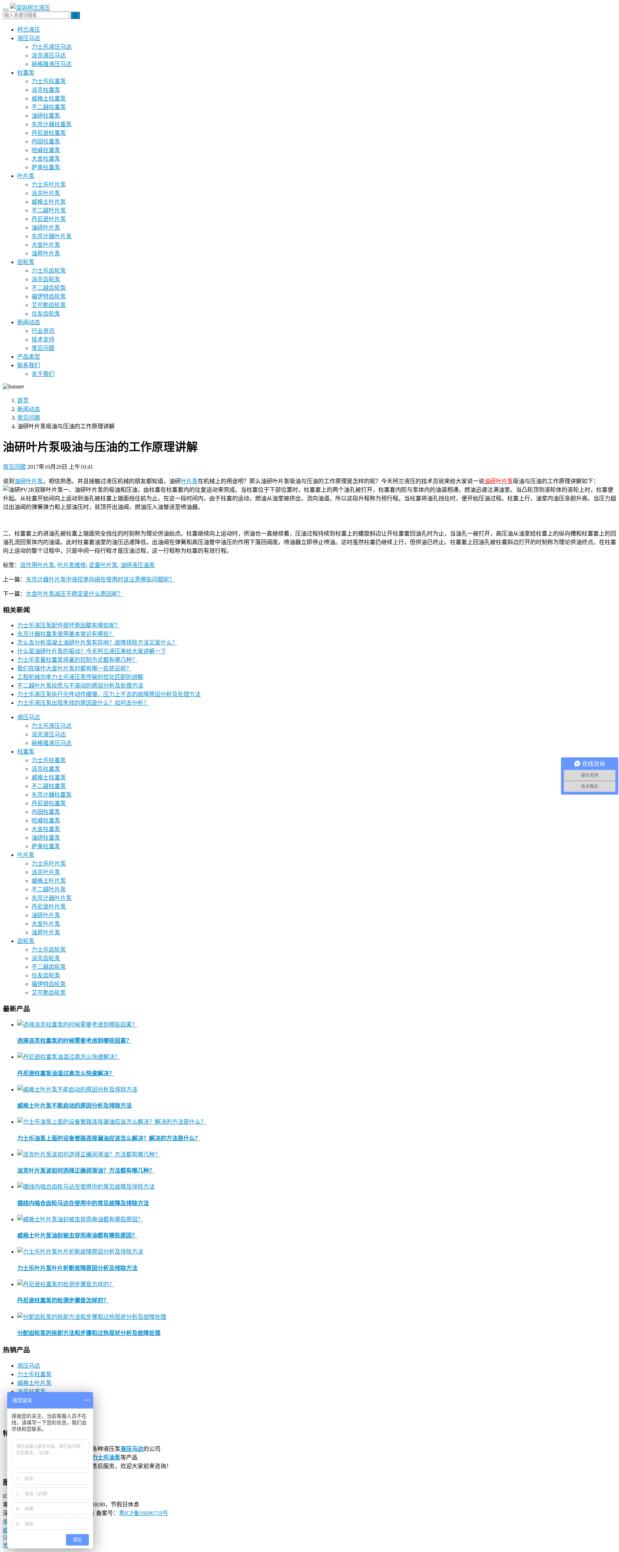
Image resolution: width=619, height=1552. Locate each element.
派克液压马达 (49, 55)
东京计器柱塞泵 (52, 124)
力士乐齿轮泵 (49, 271)
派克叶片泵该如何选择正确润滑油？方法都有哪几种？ (86, 1170)
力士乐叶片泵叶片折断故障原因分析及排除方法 (77, 1268)
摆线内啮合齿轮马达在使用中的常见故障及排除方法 (83, 1203)
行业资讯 (43, 331)
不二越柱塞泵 (49, 107)
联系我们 (28, 365)
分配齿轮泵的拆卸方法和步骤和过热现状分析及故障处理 (88, 1333)
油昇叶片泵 (46, 253)
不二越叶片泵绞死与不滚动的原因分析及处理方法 (80, 686)
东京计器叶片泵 (52, 236)
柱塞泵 (25, 73)
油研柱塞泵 (46, 116)
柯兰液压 (28, 30)
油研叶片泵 (46, 228)
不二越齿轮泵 (49, 288)
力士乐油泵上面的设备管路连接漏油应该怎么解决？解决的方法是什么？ (109, 1138)
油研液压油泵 (137, 565)
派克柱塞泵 (46, 90)
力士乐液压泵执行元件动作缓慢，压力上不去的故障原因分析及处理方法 (109, 694)
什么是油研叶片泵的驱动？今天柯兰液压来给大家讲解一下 (91, 651)
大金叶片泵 (46, 245)
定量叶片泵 (103, 565)
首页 (23, 400)
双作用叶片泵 (37, 565)
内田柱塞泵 (46, 141)
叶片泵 (25, 176)
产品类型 (28, 357)
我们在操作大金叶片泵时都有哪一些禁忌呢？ (74, 668)
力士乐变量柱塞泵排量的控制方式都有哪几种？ (77, 660)
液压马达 (28, 38)
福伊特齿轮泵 (49, 296)
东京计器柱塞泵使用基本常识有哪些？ (66, 634)
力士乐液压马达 (52, 47)
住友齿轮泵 (46, 314)
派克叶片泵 (46, 193)
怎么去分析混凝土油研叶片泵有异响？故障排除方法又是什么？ (97, 643)
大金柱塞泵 (46, 159)
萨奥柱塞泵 (46, 167)
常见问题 (43, 348)
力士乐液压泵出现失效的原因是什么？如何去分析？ (83, 703)
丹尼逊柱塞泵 (49, 133)
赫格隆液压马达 (52, 64)
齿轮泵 (25, 262)
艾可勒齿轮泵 (49, 305)
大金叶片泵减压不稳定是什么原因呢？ (74, 594)
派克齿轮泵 (46, 279)
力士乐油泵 (106, 1457)
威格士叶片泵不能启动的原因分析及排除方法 (74, 1106)
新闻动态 (28, 322)
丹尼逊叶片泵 (49, 219)
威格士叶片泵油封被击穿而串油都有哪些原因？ (77, 1235)
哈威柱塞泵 (46, 150)
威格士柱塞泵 (49, 98)
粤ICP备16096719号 (143, 1513)
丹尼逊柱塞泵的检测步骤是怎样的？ (63, 1300)
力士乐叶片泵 (49, 184)
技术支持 (43, 339)
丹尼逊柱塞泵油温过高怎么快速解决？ (66, 1073)
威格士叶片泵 (49, 202)
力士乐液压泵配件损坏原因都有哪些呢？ (68, 625)
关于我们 (43, 374)
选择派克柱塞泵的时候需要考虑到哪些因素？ (74, 1041)
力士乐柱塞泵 (49, 81)
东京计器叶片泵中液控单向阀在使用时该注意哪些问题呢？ (100, 579)
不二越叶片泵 (49, 210)
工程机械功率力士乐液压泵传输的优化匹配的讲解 (80, 677)
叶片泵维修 (71, 565)
